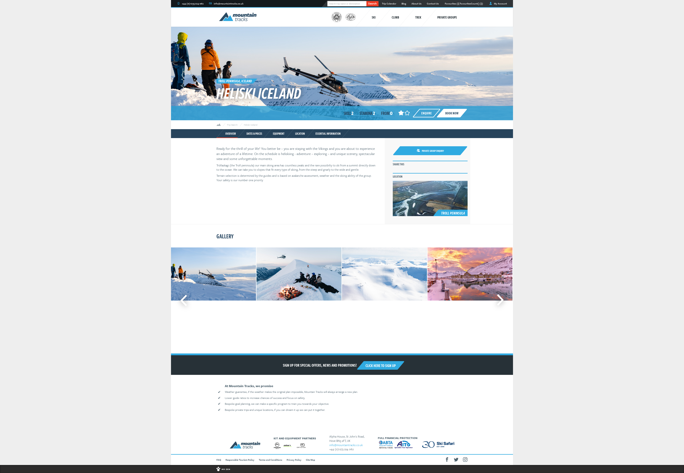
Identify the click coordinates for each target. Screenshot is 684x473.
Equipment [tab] (278, 133)
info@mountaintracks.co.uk (346, 445)
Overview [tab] (230, 133)
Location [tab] (300, 133)
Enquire (426, 113)
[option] (213, 300)
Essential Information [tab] (328, 133)
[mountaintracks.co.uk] (237, 17)
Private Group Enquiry (433, 151)
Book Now (451, 113)
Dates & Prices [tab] (254, 133)
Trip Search (232, 124)
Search (372, 3)
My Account (500, 3)
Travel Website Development (342, 469)
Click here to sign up (381, 365)
